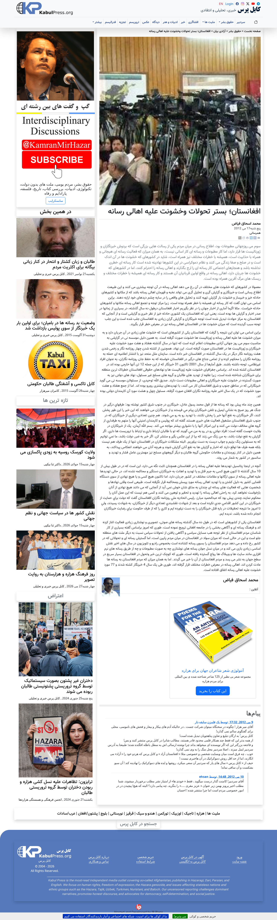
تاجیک (189, 814)
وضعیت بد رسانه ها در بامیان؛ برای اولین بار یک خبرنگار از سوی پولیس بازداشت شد (55, 325)
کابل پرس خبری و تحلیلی (49, 274)
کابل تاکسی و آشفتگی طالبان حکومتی (61, 384)
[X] (239, 238)
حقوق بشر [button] (226, 22)
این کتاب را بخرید (212, 690)
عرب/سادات (66, 814)
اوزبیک (176, 814)
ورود (239, 857)
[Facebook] (254, 238)
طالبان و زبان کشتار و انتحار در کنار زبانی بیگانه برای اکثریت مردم (59, 264)
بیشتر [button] (98, 22)
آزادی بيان (219, 31)
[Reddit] (243, 238)
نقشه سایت (239, 861)
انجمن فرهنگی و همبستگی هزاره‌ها (40, 799)
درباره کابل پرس (98, 857)
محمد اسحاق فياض (246, 224)
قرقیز (130, 814)
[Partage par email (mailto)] (258, 238)
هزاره (200, 814)
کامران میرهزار (49, 391)
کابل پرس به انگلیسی (192, 861)
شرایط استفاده (145, 861)
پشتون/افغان (88, 814)
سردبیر (241, 22)
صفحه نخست (252, 31)
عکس (145, 22)
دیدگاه (156, 22)
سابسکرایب (55, 201)
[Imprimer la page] (247, 238)
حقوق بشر (235, 31)
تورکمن (163, 814)
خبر (183, 22)
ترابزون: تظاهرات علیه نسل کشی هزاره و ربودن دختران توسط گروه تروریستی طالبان (56, 787)
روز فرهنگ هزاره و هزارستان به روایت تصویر (61, 577)
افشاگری (193, 22)
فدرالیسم (110, 22)
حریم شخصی (145, 857)
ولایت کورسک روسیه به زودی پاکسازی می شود (57, 455)
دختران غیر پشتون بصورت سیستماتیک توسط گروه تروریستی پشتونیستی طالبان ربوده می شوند (57, 686)
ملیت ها (213, 814)
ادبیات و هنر (170, 22)
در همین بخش (55, 212)
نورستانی (116, 814)
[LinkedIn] (251, 238)
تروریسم (134, 22)
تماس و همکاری (99, 861)
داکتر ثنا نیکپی (52, 464)
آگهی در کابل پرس (192, 857)
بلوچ (104, 814)
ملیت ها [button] (209, 22)
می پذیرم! (180, 916)
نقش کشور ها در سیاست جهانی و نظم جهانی (60, 516)
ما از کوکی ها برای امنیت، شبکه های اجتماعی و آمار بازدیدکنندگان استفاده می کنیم (115, 916)
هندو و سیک (145, 814)
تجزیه (122, 22)
